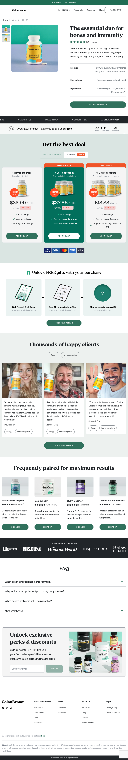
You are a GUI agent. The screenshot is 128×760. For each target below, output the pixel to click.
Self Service (38, 708)
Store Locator (88, 723)
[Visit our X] (11, 708)
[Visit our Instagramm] (7, 708)
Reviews (85, 718)
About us (86, 708)
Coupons (62, 713)
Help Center (38, 713)
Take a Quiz (115, 10)
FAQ (36, 718)
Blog (84, 713)
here (43, 736)
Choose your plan (98, 105)
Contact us (39, 723)
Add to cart (22, 236)
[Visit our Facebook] (3, 708)
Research (62, 708)
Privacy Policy (111, 708)
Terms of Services (113, 713)
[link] (35, 9)
